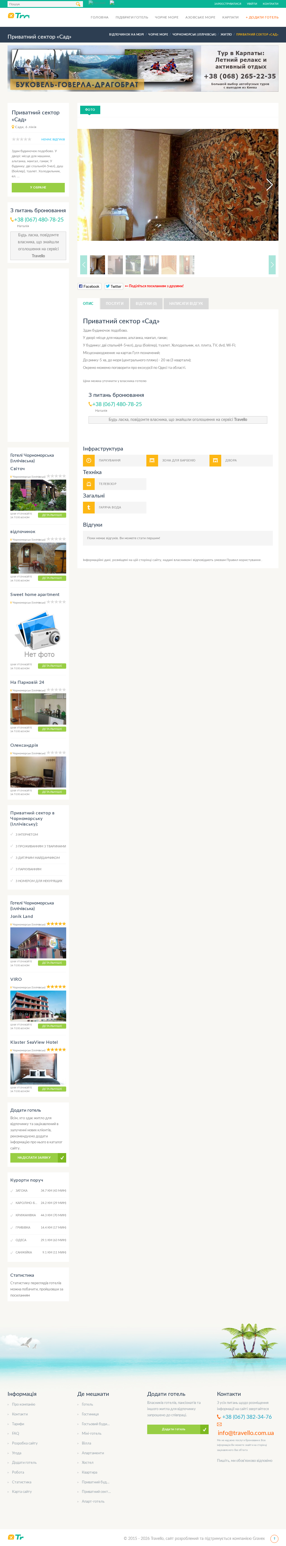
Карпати (230, 17)
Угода (16, 1453)
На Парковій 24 (27, 682)
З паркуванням (28, 869)
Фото (90, 109)
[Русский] (99, 2)
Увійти (252, 4)
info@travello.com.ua (246, 1433)
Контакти (270, 4)
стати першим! (148, 538)
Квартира (89, 1472)
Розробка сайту (25, 1443)
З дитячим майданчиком (38, 857)
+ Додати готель (262, 17)
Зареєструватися (227, 4)
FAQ (15, 1434)
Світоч (17, 468)
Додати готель (24, 1463)
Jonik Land (21, 916)
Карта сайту (22, 1492)
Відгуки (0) (146, 303)
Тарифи (18, 1424)
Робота (18, 1472)
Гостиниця (90, 1414)
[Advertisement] (38, 355)
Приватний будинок (98, 1482)
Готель (87, 1404)
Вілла (86, 1443)
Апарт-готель (93, 1501)
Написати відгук (186, 303)
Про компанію (23, 1404)
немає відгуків (53, 139)
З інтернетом (27, 834)
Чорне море (166, 17)
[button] (264, 185)
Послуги (114, 303)
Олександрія (24, 745)
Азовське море (200, 17)
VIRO (16, 979)
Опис (88, 303)
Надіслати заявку (34, 1157)
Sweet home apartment (35, 594)
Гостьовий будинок (97, 1424)
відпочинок (22, 531)
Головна (99, 17)
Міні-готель (91, 1434)
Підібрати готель (132, 17)
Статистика (21, 1482)
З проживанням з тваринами (41, 846)
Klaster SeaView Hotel (34, 1042)
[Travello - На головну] (18, 15)
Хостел (88, 1463)
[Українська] (120, 2)
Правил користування (244, 560)
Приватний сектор (97, 1492)
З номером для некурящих (39, 881)
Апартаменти (93, 1453)
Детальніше (52, 515)
